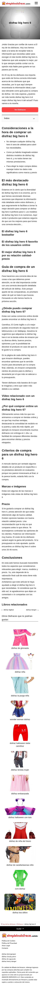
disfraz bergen (31, 610)
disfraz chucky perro (9, 956)
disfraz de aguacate (9, 959)
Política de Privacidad (9, 943)
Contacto (5, 948)
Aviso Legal (6, 945)
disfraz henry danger (9, 961)
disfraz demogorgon (9, 954)
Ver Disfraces (20, 110)
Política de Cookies (8, 941)
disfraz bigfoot (9, 610)
